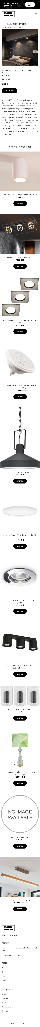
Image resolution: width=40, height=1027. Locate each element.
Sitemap (5, 1011)
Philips (4, 73)
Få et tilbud (30, 4)
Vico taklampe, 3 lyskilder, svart (20, 665)
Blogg (4, 995)
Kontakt (5, 999)
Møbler (4, 976)
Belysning (15, 70)
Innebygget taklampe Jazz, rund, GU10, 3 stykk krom (20, 601)
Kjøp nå (9, 91)
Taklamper (30, 70)
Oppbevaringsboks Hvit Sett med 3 (20, 709)
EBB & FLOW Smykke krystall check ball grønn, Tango (20, 773)
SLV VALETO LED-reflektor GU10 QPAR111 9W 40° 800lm (20, 386)
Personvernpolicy (8, 1007)
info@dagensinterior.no (11, 955)
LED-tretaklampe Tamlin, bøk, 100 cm (20, 900)
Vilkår (4, 1003)
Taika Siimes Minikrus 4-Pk (20, 837)
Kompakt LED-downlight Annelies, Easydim (20, 195)
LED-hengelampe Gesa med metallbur (20, 257)
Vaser (4, 980)
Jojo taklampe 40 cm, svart (20, 472)
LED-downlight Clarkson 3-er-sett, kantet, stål (20, 321)
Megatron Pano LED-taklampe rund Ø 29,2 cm (20, 536)
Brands (22, 70)
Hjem (4, 27)
